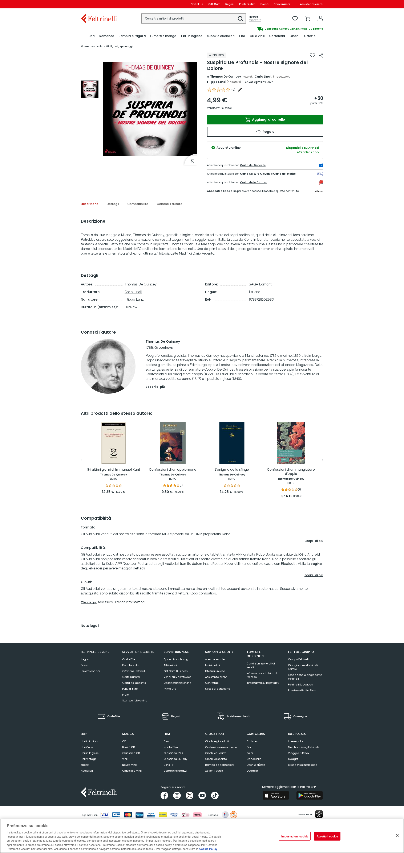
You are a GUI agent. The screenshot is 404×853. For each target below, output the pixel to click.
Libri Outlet (87, 747)
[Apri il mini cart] (307, 18)
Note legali (90, 625)
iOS (301, 554)
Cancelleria (254, 759)
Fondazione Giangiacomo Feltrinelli (305, 676)
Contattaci (212, 683)
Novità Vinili (129, 765)
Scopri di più (155, 387)
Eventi (264, 4)
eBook (85, 765)
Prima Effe (170, 689)
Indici (125, 694)
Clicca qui (89, 602)
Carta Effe (128, 659)
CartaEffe (197, 4)
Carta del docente (134, 683)
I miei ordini (212, 665)
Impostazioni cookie (294, 836)
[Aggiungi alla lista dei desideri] (312, 55)
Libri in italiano (90, 741)
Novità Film (171, 747)
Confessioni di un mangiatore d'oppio (291, 471)
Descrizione (89, 204)
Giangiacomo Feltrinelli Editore (303, 667)
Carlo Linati (263, 76)
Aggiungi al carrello (268, 119)
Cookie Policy (208, 849)
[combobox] (193, 18)
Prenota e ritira (131, 665)
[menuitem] (91, 36)
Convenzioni (282, 4)
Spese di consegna (217, 689)
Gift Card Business (176, 671)
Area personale (215, 659)
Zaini (250, 753)
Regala (268, 131)
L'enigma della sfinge (232, 469)
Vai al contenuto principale (98, 4)
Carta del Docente (253, 165)
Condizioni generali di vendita (261, 665)
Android (313, 554)
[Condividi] (321, 55)
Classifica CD (131, 753)
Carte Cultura (131, 677)
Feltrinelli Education (300, 684)
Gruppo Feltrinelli (298, 659)
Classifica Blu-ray (175, 759)
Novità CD (128, 747)
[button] (240, 18)
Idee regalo (295, 741)
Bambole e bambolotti (219, 765)
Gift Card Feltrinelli (133, 671)
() (233, 89)
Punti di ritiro (247, 4)
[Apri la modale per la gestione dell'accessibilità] (319, 814)
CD (124, 741)
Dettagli (113, 204)
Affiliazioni (170, 665)
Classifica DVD (173, 753)
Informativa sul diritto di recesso (262, 675)
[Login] (320, 18)
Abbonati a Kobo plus (222, 191)
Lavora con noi (90, 671)
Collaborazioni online (177, 683)
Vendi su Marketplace (177, 677)
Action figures (214, 770)
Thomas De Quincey (225, 76)
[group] (262, 28)
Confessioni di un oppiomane (172, 469)
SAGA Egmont (255, 82)
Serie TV (169, 765)
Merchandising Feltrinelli (303, 747)
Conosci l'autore (169, 204)
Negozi (229, 4)
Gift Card (214, 4)
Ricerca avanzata (255, 18)
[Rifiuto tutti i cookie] (397, 835)
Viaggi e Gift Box (298, 753)
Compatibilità (137, 204)
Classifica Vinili (132, 770)
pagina (316, 564)
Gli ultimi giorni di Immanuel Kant (113, 469)
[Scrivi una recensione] (239, 89)
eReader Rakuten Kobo (302, 765)
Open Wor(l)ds (256, 765)
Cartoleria (253, 741)
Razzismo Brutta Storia (302, 690)
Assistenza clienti (311, 4)
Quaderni (253, 770)
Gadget (293, 759)
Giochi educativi (215, 753)
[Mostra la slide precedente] (81, 460)
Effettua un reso (215, 671)
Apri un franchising (176, 659)
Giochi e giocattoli (217, 741)
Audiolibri (87, 770)
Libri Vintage (88, 759)
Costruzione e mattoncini (221, 747)
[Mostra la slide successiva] (322, 460)
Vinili (125, 759)
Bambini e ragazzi (175, 770)
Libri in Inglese (89, 753)
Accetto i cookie (327, 836)
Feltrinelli (227, 108)
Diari (249, 747)
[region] (202, 836)
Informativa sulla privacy (263, 683)
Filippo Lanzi (216, 82)
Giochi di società (216, 759)
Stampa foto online (134, 700)
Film (166, 741)
